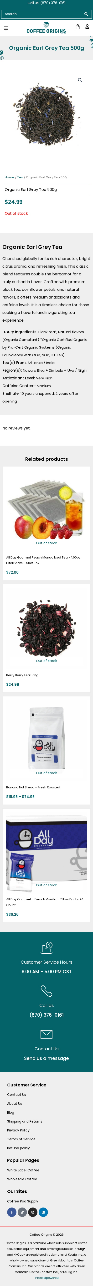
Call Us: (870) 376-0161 (46, 2)
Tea (20, 177)
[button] (80, 80)
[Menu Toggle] (6, 28)
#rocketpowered (47, 1278)
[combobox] (41, 14)
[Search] (86, 14)
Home (9, 177)
